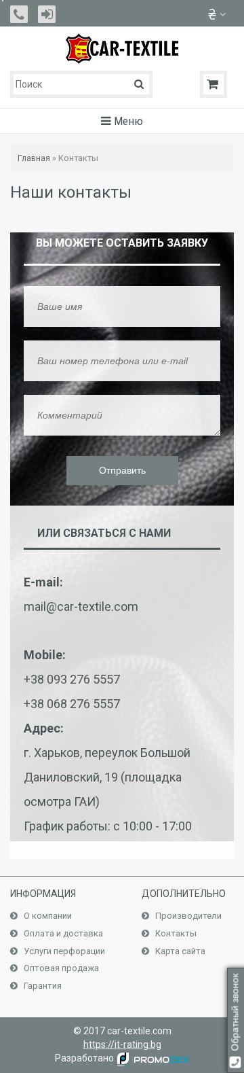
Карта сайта (179, 951)
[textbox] (81, 84)
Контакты (175, 933)
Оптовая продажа (60, 968)
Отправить (122, 470)
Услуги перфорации (63, 951)
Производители (187, 916)
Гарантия (42, 986)
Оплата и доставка (62, 933)
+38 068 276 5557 (72, 704)
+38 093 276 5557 (72, 679)
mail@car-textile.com (81, 606)
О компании (47, 916)
